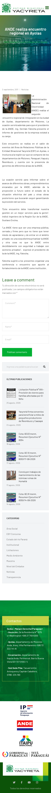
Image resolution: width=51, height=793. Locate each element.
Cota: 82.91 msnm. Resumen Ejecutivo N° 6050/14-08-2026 (30, 497)
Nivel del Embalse (15, 566)
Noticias (28, 38)
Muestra (11, 561)
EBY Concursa (14, 534)
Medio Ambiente (15, 555)
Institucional (13, 544)
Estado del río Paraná (17, 539)
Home (18, 38)
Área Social (12, 528)
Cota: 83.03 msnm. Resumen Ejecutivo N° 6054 (30, 436)
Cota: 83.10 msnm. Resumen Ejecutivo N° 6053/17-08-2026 (30, 455)
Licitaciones (13, 550)
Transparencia (14, 577)
